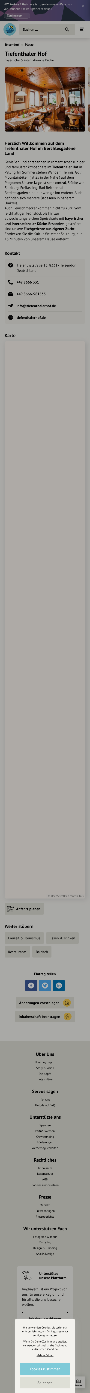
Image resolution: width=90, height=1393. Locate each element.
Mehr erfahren (45, 1355)
